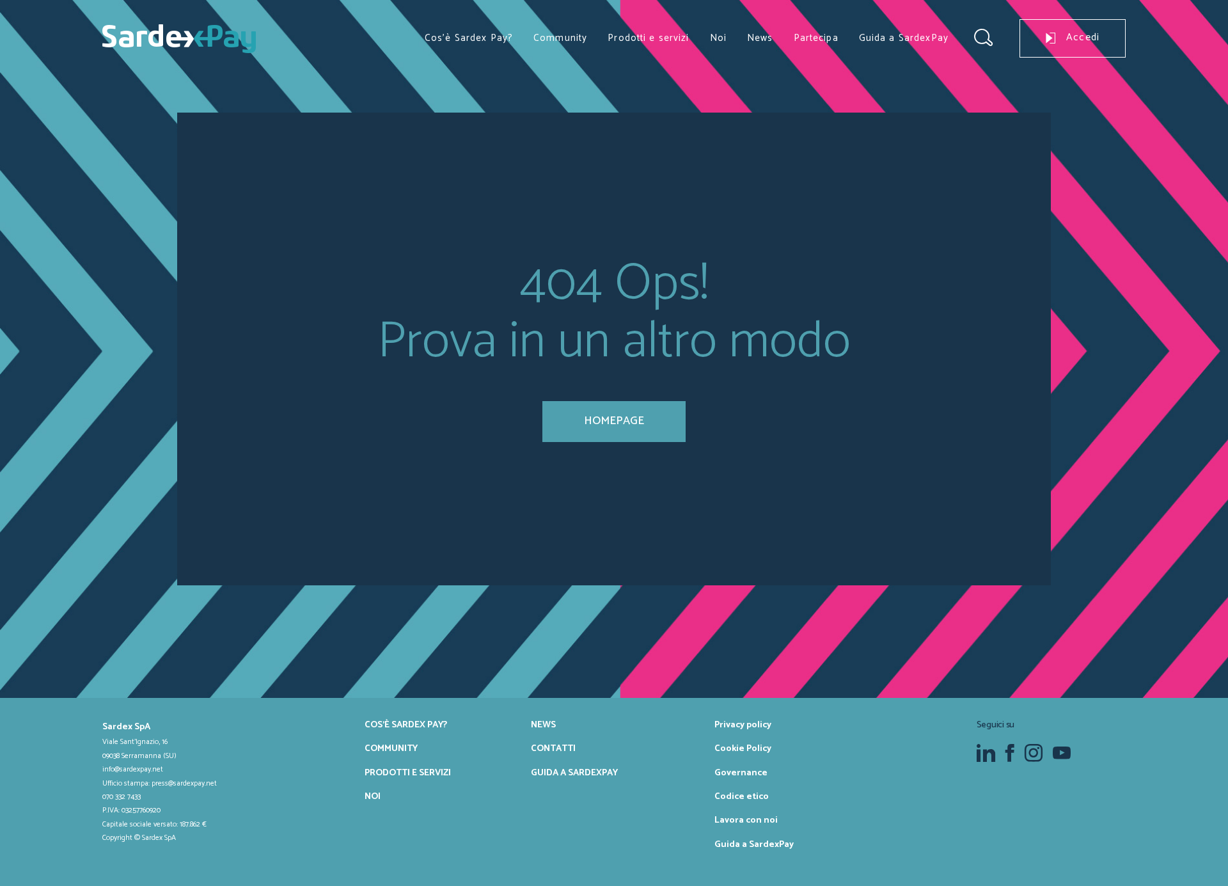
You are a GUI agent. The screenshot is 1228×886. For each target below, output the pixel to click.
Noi (718, 38)
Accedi (1082, 37)
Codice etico (741, 796)
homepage (614, 421)
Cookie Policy (742, 748)
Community (560, 38)
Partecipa (816, 38)
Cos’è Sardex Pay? (469, 38)
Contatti (553, 748)
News (760, 38)
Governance (740, 772)
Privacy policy (742, 724)
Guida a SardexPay (904, 38)
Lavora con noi (746, 820)
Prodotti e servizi (648, 38)
